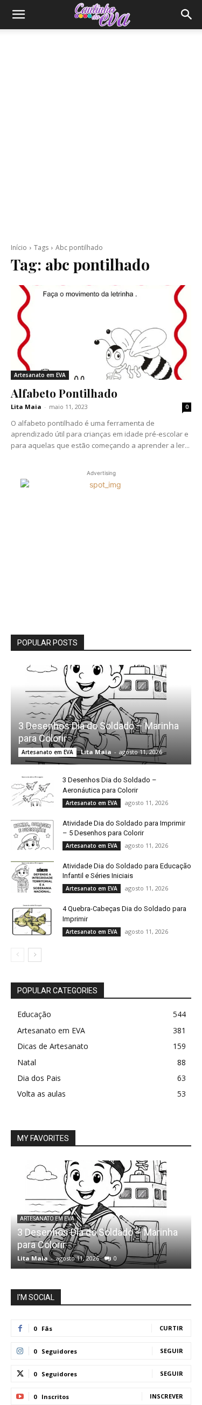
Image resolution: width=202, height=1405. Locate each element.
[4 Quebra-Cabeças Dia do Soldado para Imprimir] (32, 919)
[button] (18, 14)
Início (19, 247)
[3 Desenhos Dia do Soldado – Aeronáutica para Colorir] (32, 790)
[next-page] (34, 955)
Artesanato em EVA (40, 375)
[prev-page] (17, 955)
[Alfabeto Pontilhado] (101, 332)
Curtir (171, 1328)
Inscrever (166, 1396)
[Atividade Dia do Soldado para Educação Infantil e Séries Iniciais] (32, 876)
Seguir (171, 1351)
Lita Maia (26, 407)
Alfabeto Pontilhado (64, 392)
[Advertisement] (101, 136)
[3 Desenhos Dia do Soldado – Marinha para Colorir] (101, 714)
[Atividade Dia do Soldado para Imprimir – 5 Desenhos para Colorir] (32, 833)
